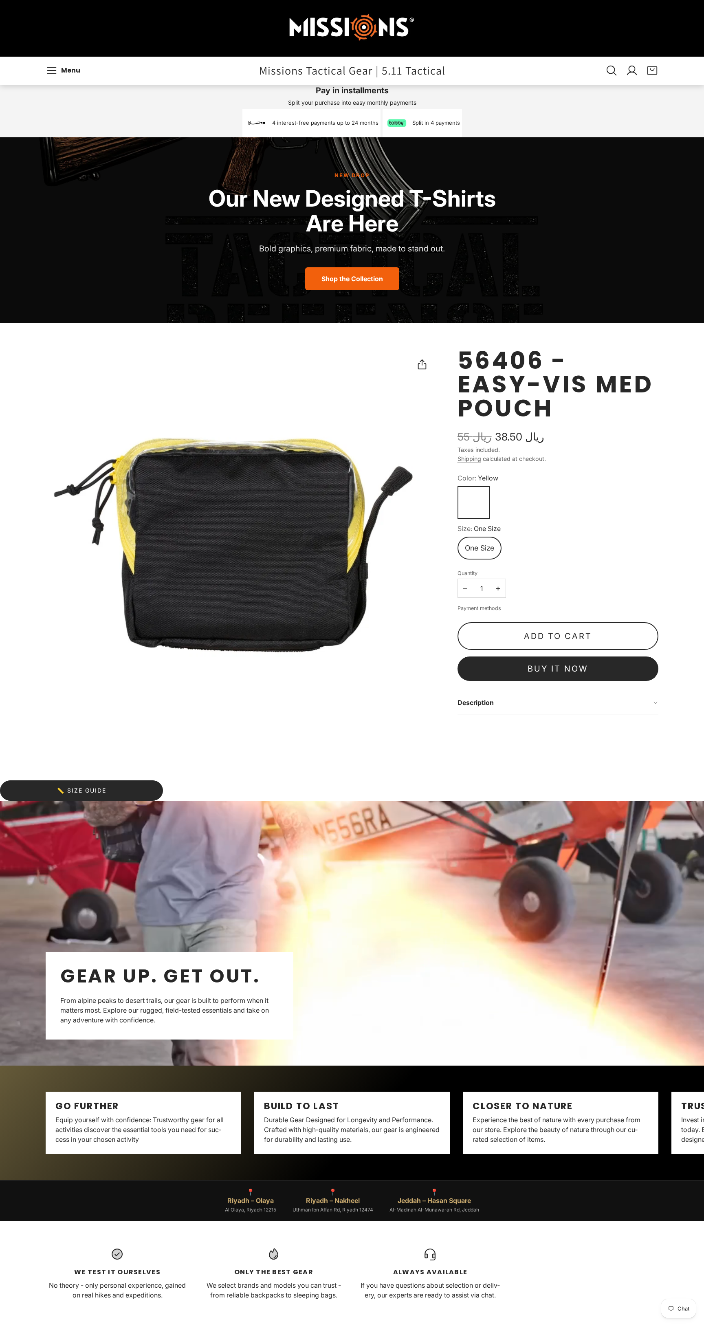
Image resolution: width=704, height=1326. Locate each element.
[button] (65, 70)
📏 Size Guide (81, 790)
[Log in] (632, 70)
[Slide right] (658, 1123)
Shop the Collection (352, 279)
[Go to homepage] (352, 28)
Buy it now (558, 669)
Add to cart (558, 636)
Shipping (469, 458)
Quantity (467, 573)
